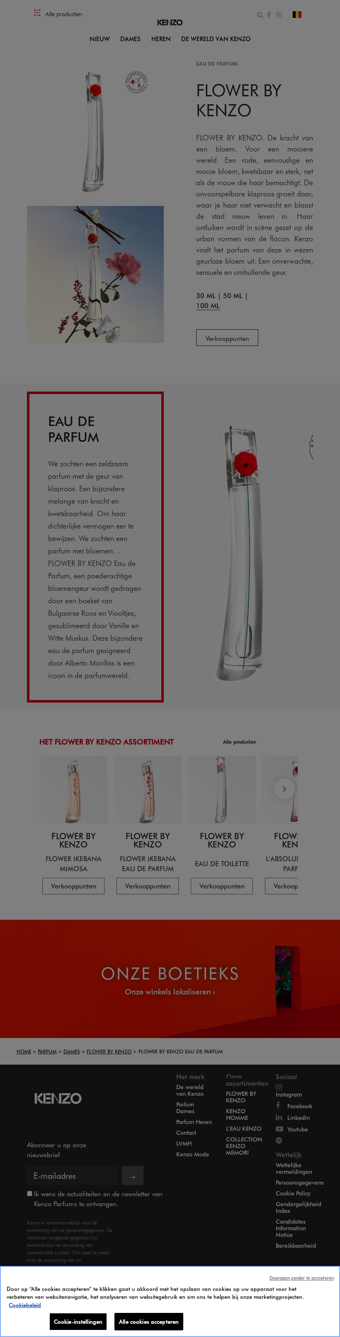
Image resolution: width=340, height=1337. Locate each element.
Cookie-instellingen (78, 1321)
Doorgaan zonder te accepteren (302, 1278)
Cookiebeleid (25, 1304)
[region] (170, 1301)
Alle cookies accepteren (149, 1321)
